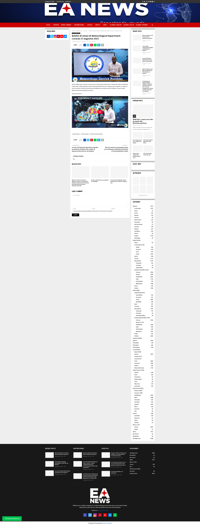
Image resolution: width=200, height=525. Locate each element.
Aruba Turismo (66, 25)
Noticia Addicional (139, 368)
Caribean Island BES (139, 270)
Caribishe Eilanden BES (140, 317)
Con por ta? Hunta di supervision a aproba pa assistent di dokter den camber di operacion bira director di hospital (85, 149)
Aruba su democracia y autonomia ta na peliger (99, 180)
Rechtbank (138, 301)
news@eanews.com (103, 510)
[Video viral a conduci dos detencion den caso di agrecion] (138, 148)
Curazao (136, 226)
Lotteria (136, 365)
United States (139, 267)
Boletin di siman (84, 134)
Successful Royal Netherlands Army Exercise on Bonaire (147, 59)
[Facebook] (85, 515)
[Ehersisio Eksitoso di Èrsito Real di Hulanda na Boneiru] (137, 37)
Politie (136, 333)
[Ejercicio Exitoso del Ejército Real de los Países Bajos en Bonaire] (137, 71)
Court (137, 251)
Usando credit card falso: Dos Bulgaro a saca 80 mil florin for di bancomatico (118, 454)
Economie (138, 297)
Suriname (136, 409)
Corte (135, 361)
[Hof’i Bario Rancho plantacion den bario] (148, 135)
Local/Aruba (137, 208)
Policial (136, 354)
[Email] (110, 515)
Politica (136, 356)
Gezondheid (139, 295)
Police (136, 286)
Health (137, 247)
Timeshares (137, 377)
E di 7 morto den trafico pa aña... (147, 154)
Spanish (135, 206)
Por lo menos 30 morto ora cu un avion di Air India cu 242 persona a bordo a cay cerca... (118, 463)
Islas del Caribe (138, 224)
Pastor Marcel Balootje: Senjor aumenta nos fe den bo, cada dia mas (118, 181)
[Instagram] (95, 515)
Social (136, 213)
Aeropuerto (137, 386)
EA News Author (76, 41)
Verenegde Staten (140, 315)
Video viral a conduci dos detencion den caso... (136, 156)
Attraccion (137, 383)
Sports (136, 256)
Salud (135, 210)
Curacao (73, 33)
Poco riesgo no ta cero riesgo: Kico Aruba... (137, 141)
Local (48, 25)
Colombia (138, 265)
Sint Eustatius (139, 281)
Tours (135, 381)
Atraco (136, 420)
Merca (136, 406)
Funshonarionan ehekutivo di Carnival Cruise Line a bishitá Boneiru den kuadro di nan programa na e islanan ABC (90, 476)
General (136, 372)
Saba (137, 279)
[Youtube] (105, 515)
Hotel (135, 374)
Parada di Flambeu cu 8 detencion (117, 472)
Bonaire (136, 229)
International (137, 260)
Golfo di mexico (76, 134)
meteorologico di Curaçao (96, 134)
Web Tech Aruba (107, 523)
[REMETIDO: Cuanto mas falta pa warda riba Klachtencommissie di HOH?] (143, 111)
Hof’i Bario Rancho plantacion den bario (148, 141)
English (135, 240)
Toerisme (136, 306)
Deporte (56, 25)
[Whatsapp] (115, 515)
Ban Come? (136, 434)
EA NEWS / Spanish (142, 25)
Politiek (136, 336)
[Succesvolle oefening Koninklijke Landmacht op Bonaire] (137, 48)
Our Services (60, 1)
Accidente (137, 415)
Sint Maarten (139, 276)
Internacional (79, 25)
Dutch (134, 290)
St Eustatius (137, 238)
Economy (138, 249)
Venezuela (137, 222)
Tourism (136, 258)
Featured (78, 33)
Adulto (136, 429)
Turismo (136, 217)
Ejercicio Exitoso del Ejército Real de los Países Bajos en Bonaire (147, 71)
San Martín (137, 231)
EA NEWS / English (115, 25)
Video (105, 25)
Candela (136, 422)
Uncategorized (136, 438)
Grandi (136, 427)
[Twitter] (90, 515)
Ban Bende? (136, 436)
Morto (97, 25)
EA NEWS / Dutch (128, 25)
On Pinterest (137, 173)
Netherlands (139, 283)
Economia (137, 363)
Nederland (138, 331)
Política (136, 235)
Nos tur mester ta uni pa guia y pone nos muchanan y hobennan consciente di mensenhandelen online (116, 149)
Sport (135, 304)
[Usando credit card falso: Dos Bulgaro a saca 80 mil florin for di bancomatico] (106, 455)
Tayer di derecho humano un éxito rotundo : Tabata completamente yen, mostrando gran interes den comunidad (90, 464)
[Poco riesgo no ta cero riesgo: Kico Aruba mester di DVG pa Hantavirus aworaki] (138, 135)
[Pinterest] (100, 515)
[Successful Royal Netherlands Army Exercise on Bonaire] (137, 60)
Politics (136, 288)
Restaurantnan (138, 379)
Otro (135, 411)
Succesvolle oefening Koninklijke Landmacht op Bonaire (147, 48)
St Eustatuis (136, 342)
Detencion (137, 418)
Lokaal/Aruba (137, 292)
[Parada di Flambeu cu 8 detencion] (106, 474)
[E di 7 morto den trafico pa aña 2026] (148, 148)
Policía (136, 233)
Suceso (89, 25)
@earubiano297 (143, 195)
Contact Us (68, 1)
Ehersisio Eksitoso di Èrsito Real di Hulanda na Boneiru (147, 37)
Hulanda (136, 404)
